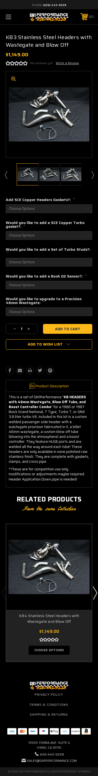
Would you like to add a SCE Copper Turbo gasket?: (45, 224)
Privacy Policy (49, 694)
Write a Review (67, 63)
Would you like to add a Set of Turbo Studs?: (48, 251)
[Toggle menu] (14, 16)
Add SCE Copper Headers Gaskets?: (40, 200)
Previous (6, 175)
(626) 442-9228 (54, 5)
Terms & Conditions (48, 704)
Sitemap (84, 771)
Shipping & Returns (49, 714)
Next (92, 175)
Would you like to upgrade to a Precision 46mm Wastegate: (44, 301)
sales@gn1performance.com (52, 760)
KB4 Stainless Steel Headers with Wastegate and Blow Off (49, 618)
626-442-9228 (52, 754)
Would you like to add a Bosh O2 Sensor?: (46, 276)
